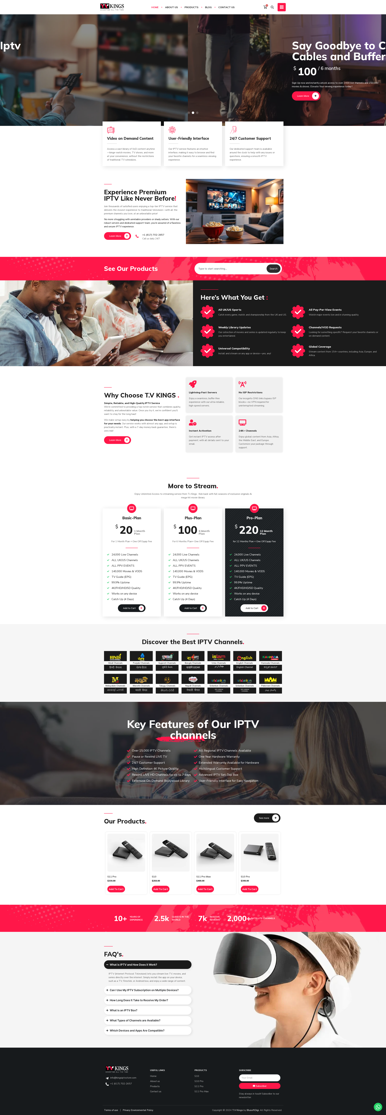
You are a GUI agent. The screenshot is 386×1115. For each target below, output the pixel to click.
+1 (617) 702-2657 (153, 234)
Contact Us (226, 7)
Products (191, 7)
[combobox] (230, 268)
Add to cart (116, 889)
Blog (208, 7)
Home (154, 7)
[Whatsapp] (378, 1107)
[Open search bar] (272, 7)
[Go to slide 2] (193, 113)
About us (171, 7)
